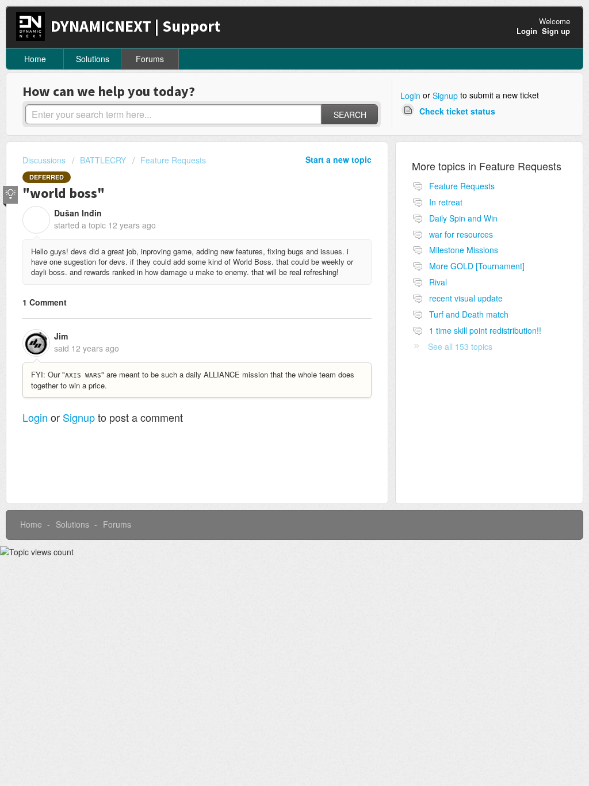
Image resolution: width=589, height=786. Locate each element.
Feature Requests (173, 160)
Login (410, 95)
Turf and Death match (468, 314)
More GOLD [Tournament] (477, 266)
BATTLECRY (103, 160)
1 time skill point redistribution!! (485, 330)
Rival (438, 282)
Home (35, 58)
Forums (150, 58)
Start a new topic (338, 159)
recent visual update (466, 298)
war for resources (461, 234)
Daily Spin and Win (463, 218)
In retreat (445, 202)
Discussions (44, 160)
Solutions (92, 58)
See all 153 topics (460, 346)
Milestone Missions (463, 249)
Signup (445, 95)
